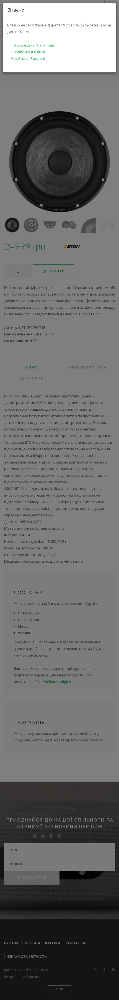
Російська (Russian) (28, 58)
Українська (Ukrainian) (34, 45)
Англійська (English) (28, 51)
